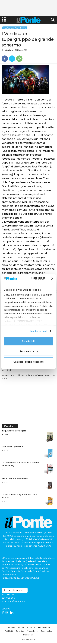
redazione (8, 50)
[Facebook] (5, 58)
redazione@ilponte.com (14, 601)
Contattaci (20, 631)
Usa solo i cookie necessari (28, 361)
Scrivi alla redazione (15, 627)
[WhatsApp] (19, 58)
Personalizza (27, 351)
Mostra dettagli (38, 331)
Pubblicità (9, 631)
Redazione (31, 627)
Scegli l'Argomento (14, 28)
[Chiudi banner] (52, 279)
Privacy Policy (32, 631)
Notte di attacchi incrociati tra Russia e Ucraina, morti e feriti (28, 377)
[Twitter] (12, 58)
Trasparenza (28, 635)
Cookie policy (46, 631)
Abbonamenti (44, 627)
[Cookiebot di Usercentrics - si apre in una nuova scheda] (33, 279)
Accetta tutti (28, 341)
